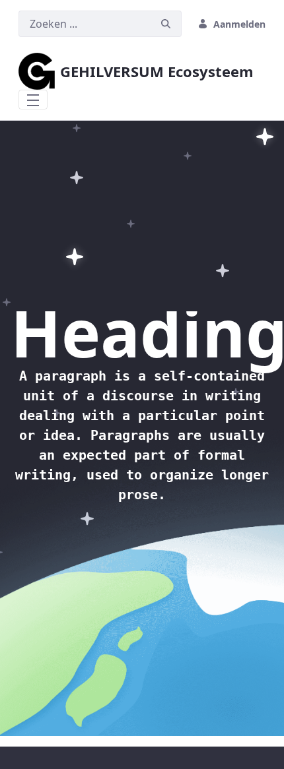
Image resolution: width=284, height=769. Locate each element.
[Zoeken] (166, 24)
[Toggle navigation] (33, 99)
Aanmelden (239, 24)
